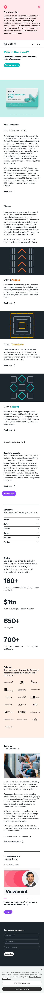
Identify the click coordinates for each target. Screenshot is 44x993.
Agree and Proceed (22, 989)
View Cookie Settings (22, 983)
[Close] (41, 969)
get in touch (23, 828)
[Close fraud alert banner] (38, 6)
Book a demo (9, 493)
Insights (8, 912)
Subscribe (9, 954)
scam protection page (13, 33)
